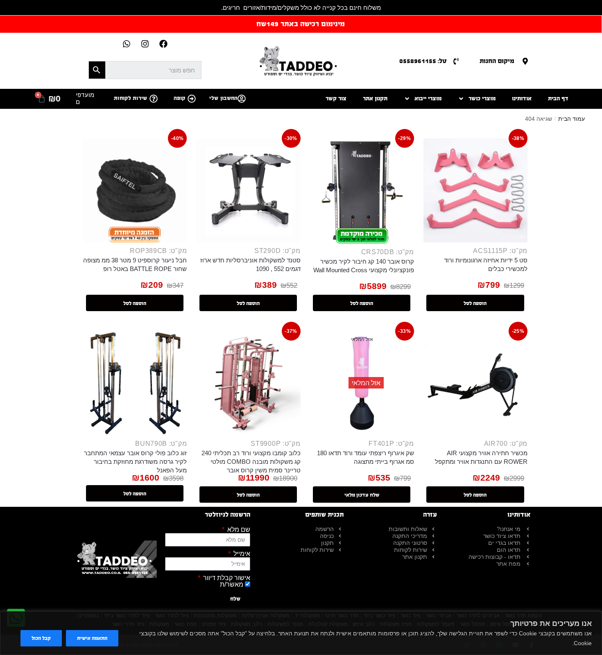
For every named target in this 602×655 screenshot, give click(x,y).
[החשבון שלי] (242, 99)
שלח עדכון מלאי (361, 495)
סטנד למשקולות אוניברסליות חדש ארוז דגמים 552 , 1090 (250, 264)
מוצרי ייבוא (427, 98)
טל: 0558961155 (423, 61)
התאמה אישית (92, 638)
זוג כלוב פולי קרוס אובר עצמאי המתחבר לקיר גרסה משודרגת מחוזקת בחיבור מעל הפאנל (135, 461)
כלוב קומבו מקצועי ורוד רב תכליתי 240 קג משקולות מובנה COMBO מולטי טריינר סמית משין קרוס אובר (250, 461)
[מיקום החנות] (525, 61)
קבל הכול (41, 638)
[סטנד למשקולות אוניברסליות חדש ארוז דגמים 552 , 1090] (248, 190)
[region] (301, 633)
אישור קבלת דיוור (225, 578)
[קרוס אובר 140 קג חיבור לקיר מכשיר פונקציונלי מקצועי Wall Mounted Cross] (362, 191)
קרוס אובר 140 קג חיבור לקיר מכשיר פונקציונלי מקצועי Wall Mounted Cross (363, 265)
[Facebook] (163, 44)
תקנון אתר (375, 98)
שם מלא (238, 529)
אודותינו (522, 98)
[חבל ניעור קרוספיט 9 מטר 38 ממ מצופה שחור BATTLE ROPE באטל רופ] (135, 190)
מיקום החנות (497, 61)
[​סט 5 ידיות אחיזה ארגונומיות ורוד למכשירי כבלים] (475, 190)
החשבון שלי (223, 98)
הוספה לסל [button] (475, 303)
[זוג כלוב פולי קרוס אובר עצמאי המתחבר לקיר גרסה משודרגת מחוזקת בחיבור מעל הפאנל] (135, 383)
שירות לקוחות (130, 98)
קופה (180, 98)
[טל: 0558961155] (456, 61)
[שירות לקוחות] (153, 99)
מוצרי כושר (482, 98)
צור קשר (336, 98)
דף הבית (558, 98)
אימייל (241, 554)
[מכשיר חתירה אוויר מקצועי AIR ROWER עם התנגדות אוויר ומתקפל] (475, 383)
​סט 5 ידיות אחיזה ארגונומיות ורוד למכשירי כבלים (485, 264)
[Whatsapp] (126, 44)
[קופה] (192, 99)
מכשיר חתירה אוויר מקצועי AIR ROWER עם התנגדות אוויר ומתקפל (481, 457)
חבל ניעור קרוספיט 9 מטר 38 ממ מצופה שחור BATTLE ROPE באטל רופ (135, 264)
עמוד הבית (571, 118)
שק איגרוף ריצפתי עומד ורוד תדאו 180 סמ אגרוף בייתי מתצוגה (365, 457)
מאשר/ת (231, 584)
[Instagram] (145, 44)
